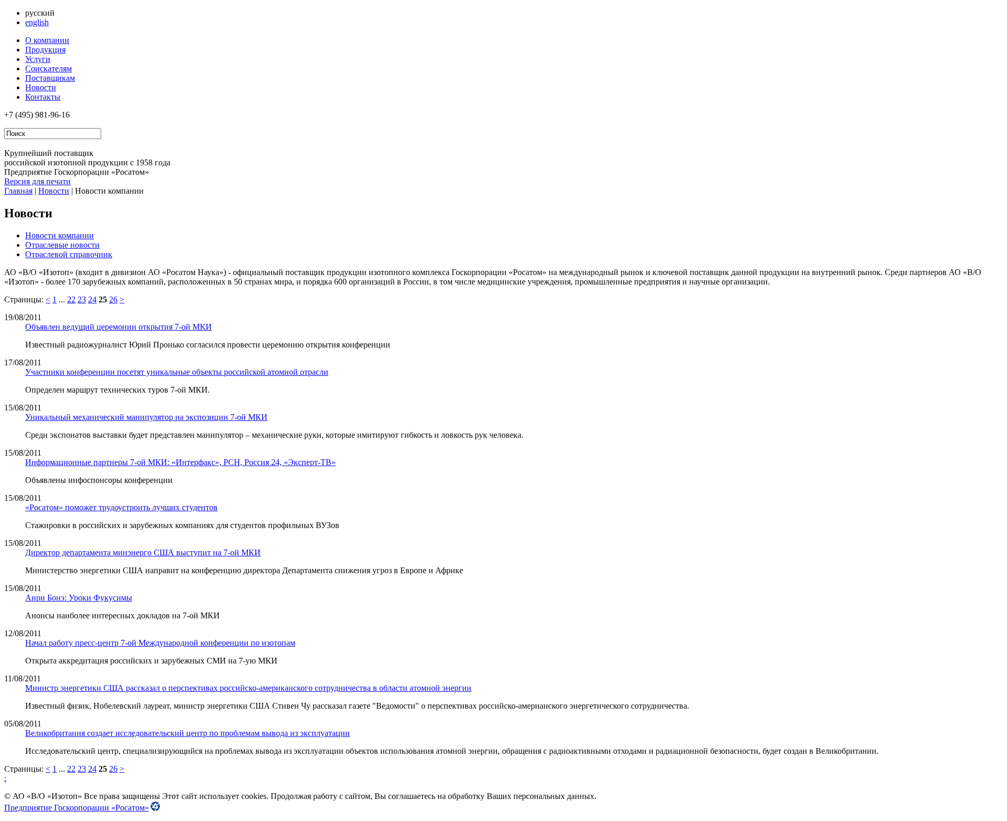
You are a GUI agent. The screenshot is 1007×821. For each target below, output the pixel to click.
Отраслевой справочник (68, 254)
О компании (47, 40)
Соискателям (48, 68)
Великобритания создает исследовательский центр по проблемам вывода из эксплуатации (187, 733)
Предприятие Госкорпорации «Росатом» (76, 807)
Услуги (37, 59)
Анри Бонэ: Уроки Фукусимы (78, 597)
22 (71, 299)
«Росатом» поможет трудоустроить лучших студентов (121, 507)
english (37, 22)
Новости (40, 87)
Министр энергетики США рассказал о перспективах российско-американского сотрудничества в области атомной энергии (248, 687)
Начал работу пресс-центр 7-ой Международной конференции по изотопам (160, 642)
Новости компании (59, 235)
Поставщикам (50, 77)
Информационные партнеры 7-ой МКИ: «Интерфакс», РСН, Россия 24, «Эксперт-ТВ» (180, 462)
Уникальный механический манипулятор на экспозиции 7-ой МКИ (146, 417)
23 (82, 299)
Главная (18, 190)
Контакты (42, 96)
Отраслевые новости (62, 244)
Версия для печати (37, 181)
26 (113, 299)
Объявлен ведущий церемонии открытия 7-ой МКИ (118, 326)
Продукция (45, 49)
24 (92, 299)
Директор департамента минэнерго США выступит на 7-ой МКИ (143, 552)
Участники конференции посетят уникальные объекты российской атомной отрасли (176, 371)
